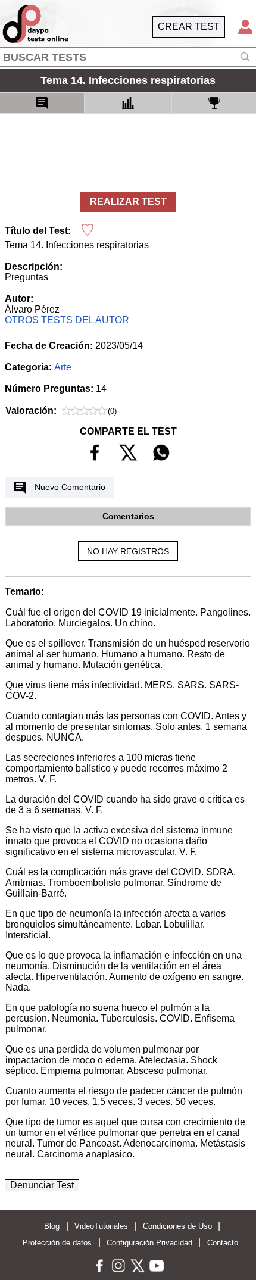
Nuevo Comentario (70, 487)
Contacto (222, 1242)
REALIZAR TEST (128, 201)
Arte (62, 367)
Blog (52, 1226)
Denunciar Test (42, 1185)
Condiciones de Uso (177, 1226)
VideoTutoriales (101, 1226)
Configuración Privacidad (149, 1242)
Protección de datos (57, 1242)
